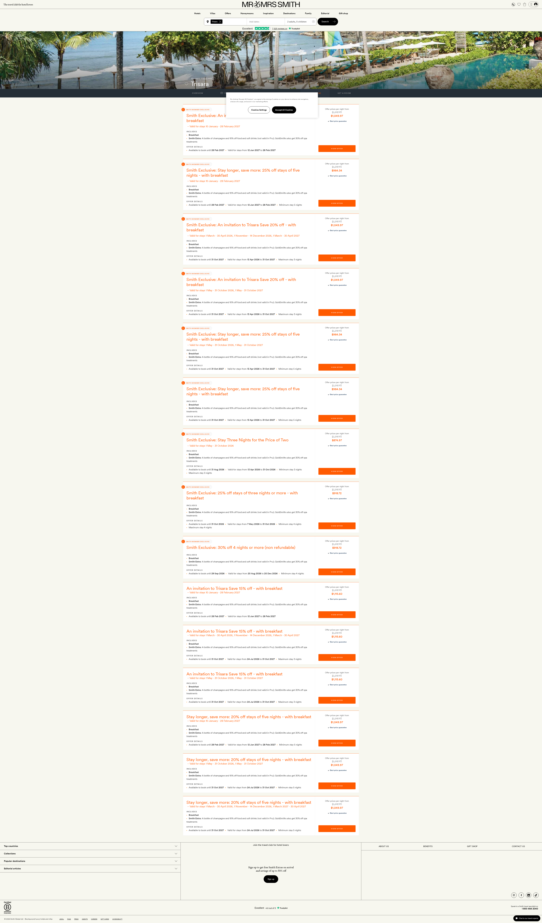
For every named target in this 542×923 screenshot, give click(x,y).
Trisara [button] (214, 21)
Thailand (206, 79)
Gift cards (105, 919)
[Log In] (533, 4)
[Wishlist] (519, 4)
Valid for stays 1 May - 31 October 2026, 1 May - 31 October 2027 (226, 290)
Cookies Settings (259, 110)
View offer (337, 148)
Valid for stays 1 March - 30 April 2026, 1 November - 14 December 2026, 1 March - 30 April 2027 (245, 235)
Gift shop (343, 13)
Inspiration (268, 13)
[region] (272, 105)
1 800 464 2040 (530, 909)
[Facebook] (521, 895)
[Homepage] (271, 4)
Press (76, 919)
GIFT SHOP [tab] (472, 846)
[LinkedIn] (528, 895)
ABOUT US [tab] (384, 846)
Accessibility (117, 919)
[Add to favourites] (186, 83)
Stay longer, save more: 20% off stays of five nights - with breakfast (248, 716)
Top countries (11, 846)
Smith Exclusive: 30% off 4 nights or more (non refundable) (240, 547)
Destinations (289, 13)
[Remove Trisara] (220, 21)
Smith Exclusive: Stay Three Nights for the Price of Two (237, 439)
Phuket (195, 79)
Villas (212, 13)
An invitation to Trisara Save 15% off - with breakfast (234, 588)
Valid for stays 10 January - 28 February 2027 (215, 126)
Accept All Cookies (284, 110)
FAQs (69, 919)
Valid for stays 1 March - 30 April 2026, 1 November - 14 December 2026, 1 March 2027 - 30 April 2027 (248, 806)
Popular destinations (14, 861)
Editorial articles (12, 868)
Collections (10, 853)
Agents (85, 919)
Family (308, 13)
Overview (197, 93)
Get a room (344, 93)
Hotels (197, 13)
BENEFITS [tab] (427, 846)
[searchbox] (236, 21)
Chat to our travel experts (528, 918)
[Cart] (524, 4)
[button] (513, 4)
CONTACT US (518, 846)
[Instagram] (514, 895)
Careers (94, 919)
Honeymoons (247, 13)
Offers (228, 13)
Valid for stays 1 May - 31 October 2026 (212, 445)
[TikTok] (536, 895)
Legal (61, 919)
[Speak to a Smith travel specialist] (513, 4)
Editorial (325, 13)
